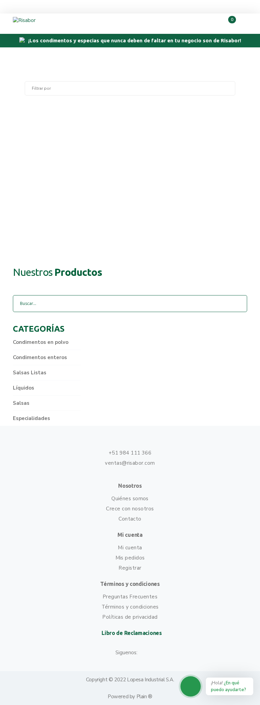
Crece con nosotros (130, 508)
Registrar (129, 568)
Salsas (21, 403)
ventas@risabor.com (130, 463)
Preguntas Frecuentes (130, 596)
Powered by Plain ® (130, 696)
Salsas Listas (29, 372)
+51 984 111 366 (130, 452)
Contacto (130, 518)
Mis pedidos (130, 557)
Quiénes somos (130, 498)
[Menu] (241, 24)
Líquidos (23, 387)
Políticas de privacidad (129, 617)
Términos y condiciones (130, 606)
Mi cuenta (130, 547)
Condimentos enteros (40, 357)
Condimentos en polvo (40, 342)
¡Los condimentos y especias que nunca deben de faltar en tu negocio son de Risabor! (134, 40)
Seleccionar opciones (130, 227)
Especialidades (31, 418)
